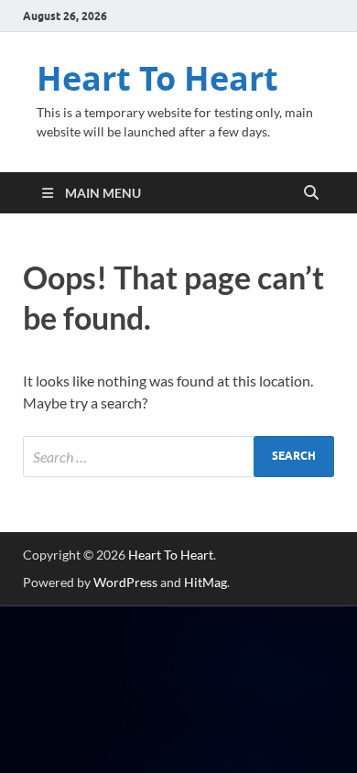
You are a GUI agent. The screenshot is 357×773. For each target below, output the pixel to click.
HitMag (205, 582)
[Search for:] (178, 456)
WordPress (125, 582)
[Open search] (311, 193)
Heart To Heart (157, 78)
